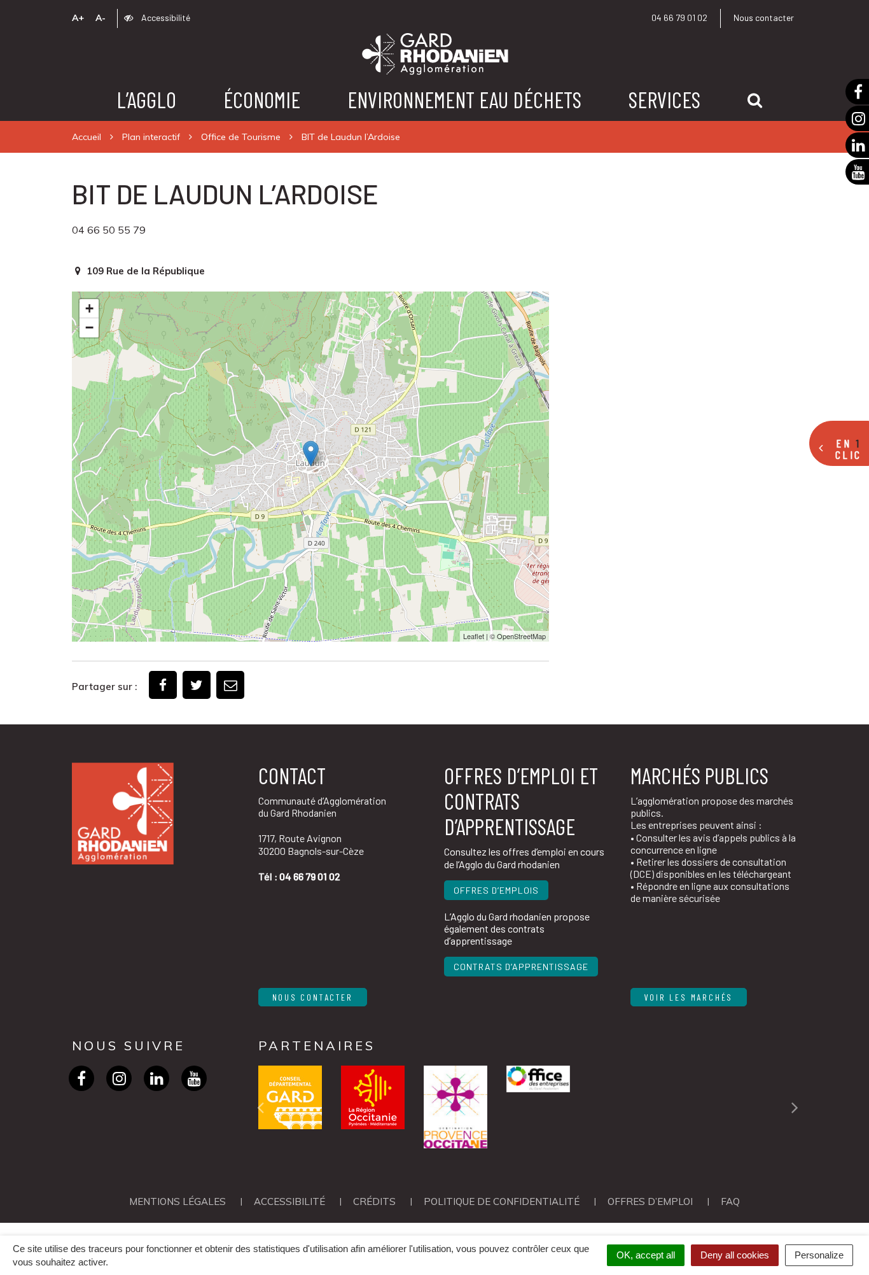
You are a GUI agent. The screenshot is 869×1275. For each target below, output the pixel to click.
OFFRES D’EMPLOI (650, 1201)
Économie (261, 99)
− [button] (89, 327)
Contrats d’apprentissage (521, 966)
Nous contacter (763, 17)
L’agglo (146, 99)
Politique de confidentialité (502, 1201)
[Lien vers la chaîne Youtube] (194, 1078)
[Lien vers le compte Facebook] (82, 1078)
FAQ (730, 1201)
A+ (78, 18)
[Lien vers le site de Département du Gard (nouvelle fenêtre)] (290, 1097)
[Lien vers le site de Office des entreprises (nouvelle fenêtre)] (538, 1079)
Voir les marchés (688, 997)
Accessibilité (164, 17)
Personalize (819, 1255)
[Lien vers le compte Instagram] (119, 1078)
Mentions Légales (177, 1201)
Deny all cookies (734, 1255)
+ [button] (89, 308)
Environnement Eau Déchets (464, 99)
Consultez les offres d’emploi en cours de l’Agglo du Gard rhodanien (524, 857)
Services (664, 99)
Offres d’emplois (496, 890)
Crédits (374, 1201)
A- (100, 18)
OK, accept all (645, 1255)
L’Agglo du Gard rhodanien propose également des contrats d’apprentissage (517, 928)
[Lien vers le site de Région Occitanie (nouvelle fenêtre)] (373, 1097)
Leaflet (473, 636)
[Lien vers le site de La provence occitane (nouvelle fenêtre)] (455, 1107)
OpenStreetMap (521, 636)
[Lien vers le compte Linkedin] (157, 1078)
